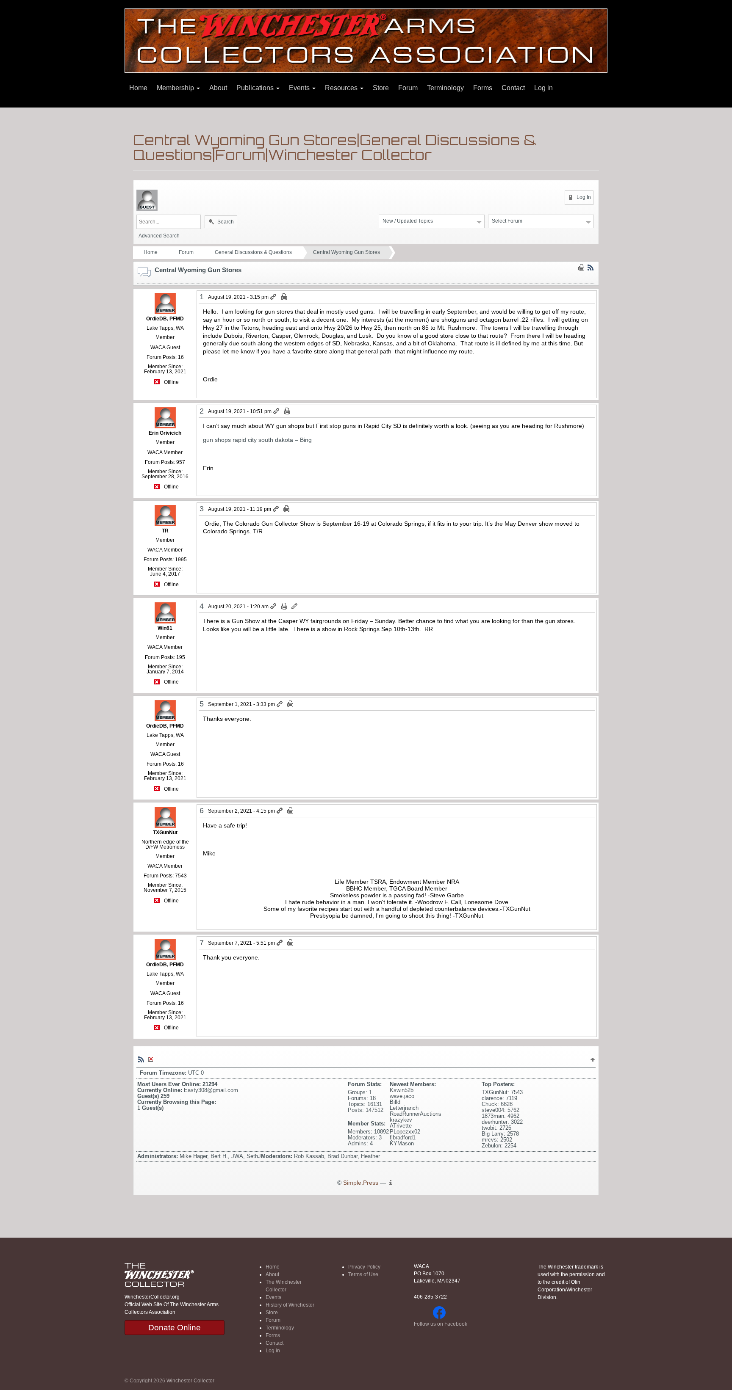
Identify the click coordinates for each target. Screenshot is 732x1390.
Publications (255, 87)
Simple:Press (360, 1183)
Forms (482, 87)
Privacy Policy (364, 1267)
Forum (408, 87)
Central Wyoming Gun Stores (346, 252)
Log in (543, 87)
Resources (342, 87)
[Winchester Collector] (366, 40)
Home (138, 87)
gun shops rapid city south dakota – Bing (257, 439)
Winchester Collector (190, 1381)
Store (381, 87)
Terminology (445, 87)
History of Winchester (290, 1305)
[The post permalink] (274, 297)
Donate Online (174, 1327)
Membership (176, 87)
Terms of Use (363, 1274)
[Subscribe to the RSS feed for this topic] (590, 267)
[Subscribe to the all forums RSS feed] (141, 1059)
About (218, 87)
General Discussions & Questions (253, 252)
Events (300, 87)
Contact (513, 87)
